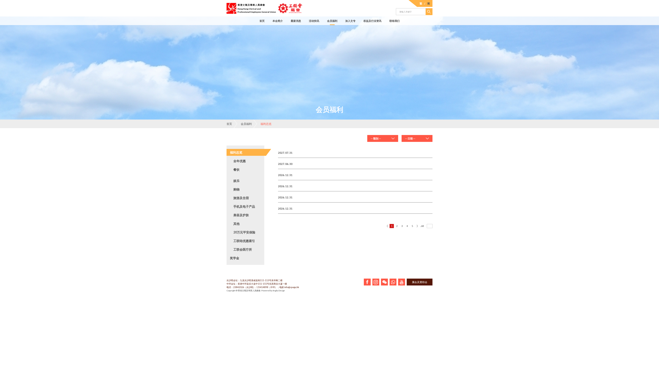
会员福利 (332, 20)
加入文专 (350, 20)
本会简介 (278, 20)
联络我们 (394, 20)
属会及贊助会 (419, 282)
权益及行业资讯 (372, 20)
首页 (262, 20)
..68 (422, 225)
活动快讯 (314, 20)
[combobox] (382, 138)
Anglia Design (279, 290)
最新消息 (296, 20)
